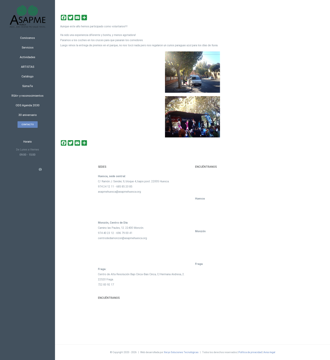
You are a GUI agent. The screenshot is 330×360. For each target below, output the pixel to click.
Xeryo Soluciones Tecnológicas (181, 352)
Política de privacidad (250, 352)
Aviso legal (269, 352)
